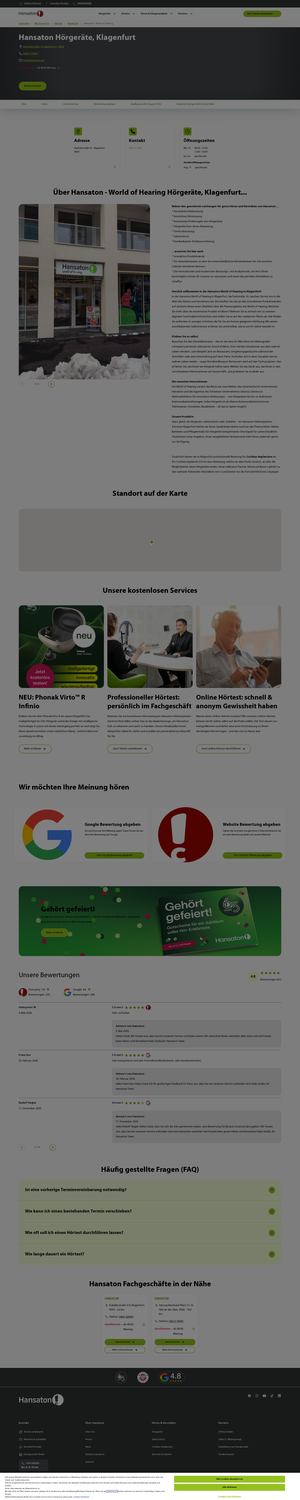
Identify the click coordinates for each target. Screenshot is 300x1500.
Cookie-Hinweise (81, 1497)
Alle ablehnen (229, 1487)
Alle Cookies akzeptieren (229, 1479)
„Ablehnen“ (112, 1491)
